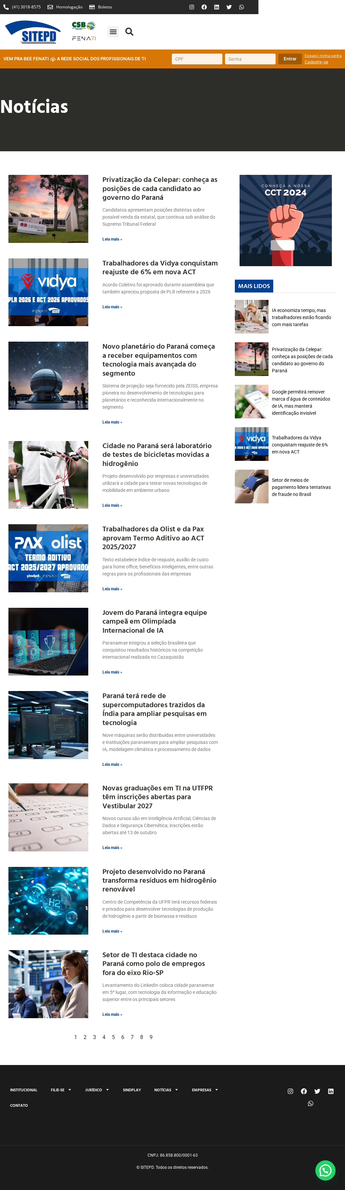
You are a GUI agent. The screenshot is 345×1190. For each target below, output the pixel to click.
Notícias (162, 1090)
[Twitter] (229, 7)
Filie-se (57, 1090)
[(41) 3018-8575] (6, 7)
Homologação (69, 7)
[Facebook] (204, 7)
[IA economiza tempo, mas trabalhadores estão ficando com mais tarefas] (252, 317)
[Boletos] (92, 7)
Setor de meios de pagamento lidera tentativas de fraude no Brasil (301, 487)
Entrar (290, 58)
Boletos (105, 7)
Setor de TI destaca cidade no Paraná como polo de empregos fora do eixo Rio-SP (153, 963)
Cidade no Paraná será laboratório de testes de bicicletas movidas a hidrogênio (157, 454)
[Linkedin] (216, 7)
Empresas (201, 1090)
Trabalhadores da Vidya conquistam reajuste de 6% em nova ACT (160, 267)
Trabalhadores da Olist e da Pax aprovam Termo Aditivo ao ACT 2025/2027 (153, 537)
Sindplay (132, 1090)
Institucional (23, 1090)
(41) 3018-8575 (26, 7)
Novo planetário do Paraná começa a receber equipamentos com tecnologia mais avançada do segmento (158, 359)
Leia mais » (112, 239)
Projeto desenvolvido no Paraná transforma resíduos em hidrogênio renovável (159, 880)
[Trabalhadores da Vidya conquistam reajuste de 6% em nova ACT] (252, 444)
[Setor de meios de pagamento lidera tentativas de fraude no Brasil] (252, 486)
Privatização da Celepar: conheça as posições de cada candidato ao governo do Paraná (159, 188)
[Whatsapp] (241, 7)
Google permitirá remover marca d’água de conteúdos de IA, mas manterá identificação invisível (301, 402)
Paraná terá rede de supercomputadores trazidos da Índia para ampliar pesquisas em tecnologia (154, 708)
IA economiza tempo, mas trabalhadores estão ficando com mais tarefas (301, 317)
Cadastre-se (316, 61)
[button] (113, 31)
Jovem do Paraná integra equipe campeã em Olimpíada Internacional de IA (154, 620)
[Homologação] (50, 7)
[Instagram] (191, 7)
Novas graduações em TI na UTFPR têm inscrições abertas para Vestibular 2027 (157, 796)
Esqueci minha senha (323, 55)
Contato (19, 1105)
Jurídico (93, 1090)
